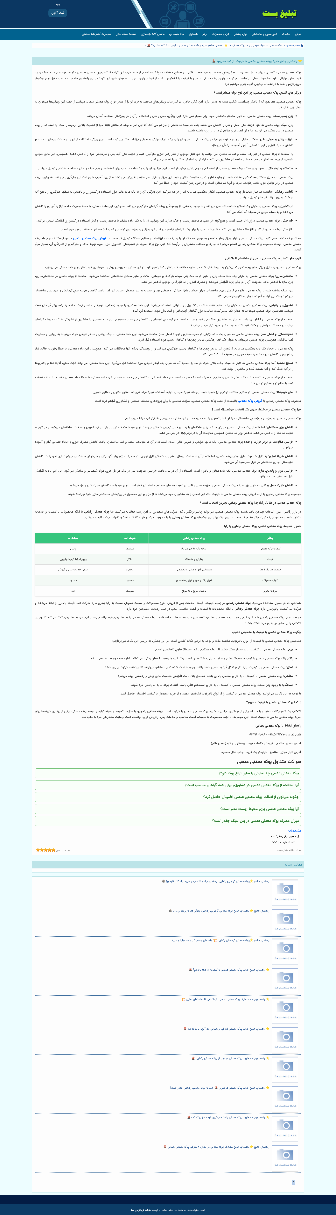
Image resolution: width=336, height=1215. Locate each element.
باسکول (193, 34)
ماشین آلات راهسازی (152, 34)
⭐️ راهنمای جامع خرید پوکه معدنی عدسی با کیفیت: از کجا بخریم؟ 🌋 (187, 45)
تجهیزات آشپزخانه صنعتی (96, 34)
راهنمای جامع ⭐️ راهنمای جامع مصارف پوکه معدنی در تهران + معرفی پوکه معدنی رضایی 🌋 (216, 1147)
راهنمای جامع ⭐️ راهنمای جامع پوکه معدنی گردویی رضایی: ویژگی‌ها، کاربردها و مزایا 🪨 (218, 911)
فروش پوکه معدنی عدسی (89, 238)
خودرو (298, 34)
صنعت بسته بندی (126, 34)
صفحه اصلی (276, 45)
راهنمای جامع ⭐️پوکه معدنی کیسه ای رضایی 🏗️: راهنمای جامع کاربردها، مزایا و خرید (220, 940)
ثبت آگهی (57, 12)
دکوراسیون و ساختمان (264, 34)
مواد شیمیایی (176, 34)
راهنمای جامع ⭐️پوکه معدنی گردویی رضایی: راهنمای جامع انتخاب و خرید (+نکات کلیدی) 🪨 (215, 881)
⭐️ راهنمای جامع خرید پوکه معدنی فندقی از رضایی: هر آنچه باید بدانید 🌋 (226, 1029)
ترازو (204, 34)
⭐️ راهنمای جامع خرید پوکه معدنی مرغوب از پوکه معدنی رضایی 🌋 (230, 1058)
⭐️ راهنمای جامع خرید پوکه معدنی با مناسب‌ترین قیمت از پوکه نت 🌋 (228, 1117)
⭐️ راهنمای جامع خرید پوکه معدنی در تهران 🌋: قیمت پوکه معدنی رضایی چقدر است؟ (219, 1088)
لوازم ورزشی (240, 34)
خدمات (286, 34)
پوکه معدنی (238, 45)
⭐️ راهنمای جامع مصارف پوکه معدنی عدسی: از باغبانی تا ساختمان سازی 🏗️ (225, 999)
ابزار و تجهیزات (220, 34)
